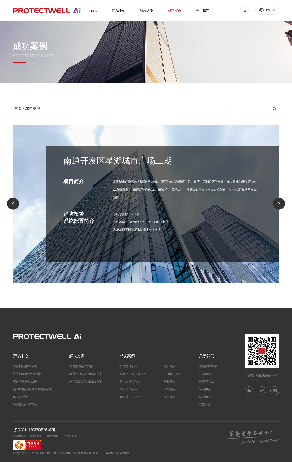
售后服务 (205, 389)
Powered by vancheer (117, 453)
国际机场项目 (128, 389)
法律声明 (19, 436)
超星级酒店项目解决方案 (85, 381)
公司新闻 (205, 374)
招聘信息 (205, 397)
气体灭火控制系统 (25, 381)
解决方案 (146, 10)
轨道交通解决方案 (81, 366)
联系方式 (205, 404)
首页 (94, 10)
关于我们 (202, 10)
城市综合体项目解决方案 (85, 374)
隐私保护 (36, 436)
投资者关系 (206, 381)
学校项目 (170, 381)
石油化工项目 (173, 374)
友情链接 (70, 436)
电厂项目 (170, 366)
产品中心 (119, 10)
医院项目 (170, 389)
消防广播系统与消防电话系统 (32, 389)
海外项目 (170, 397)
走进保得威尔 (208, 366)
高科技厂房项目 (129, 397)
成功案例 (174, 10)
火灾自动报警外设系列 (28, 374)
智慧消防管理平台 (25, 404)
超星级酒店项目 (129, 381)
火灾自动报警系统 (25, 366)
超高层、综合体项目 (132, 374)
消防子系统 (20, 397)
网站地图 (53, 436)
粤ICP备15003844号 (91, 453)
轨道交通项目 (128, 366)
